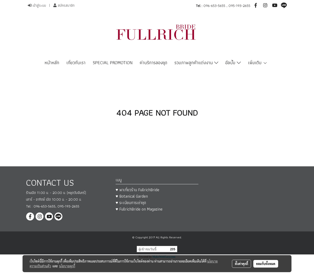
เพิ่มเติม (255, 62)
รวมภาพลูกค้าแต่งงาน (194, 62)
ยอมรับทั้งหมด (265, 264)
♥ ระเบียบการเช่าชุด (131, 202)
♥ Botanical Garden (132, 196)
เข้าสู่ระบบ (38, 5)
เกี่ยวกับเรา (76, 62)
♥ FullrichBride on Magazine (139, 209)
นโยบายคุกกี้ (67, 266)
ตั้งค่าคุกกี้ (241, 264)
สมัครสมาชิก (65, 5)
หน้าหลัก (52, 62)
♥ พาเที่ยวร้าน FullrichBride (137, 189)
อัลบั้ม (231, 62)
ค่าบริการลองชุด (153, 62)
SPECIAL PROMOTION (113, 62)
